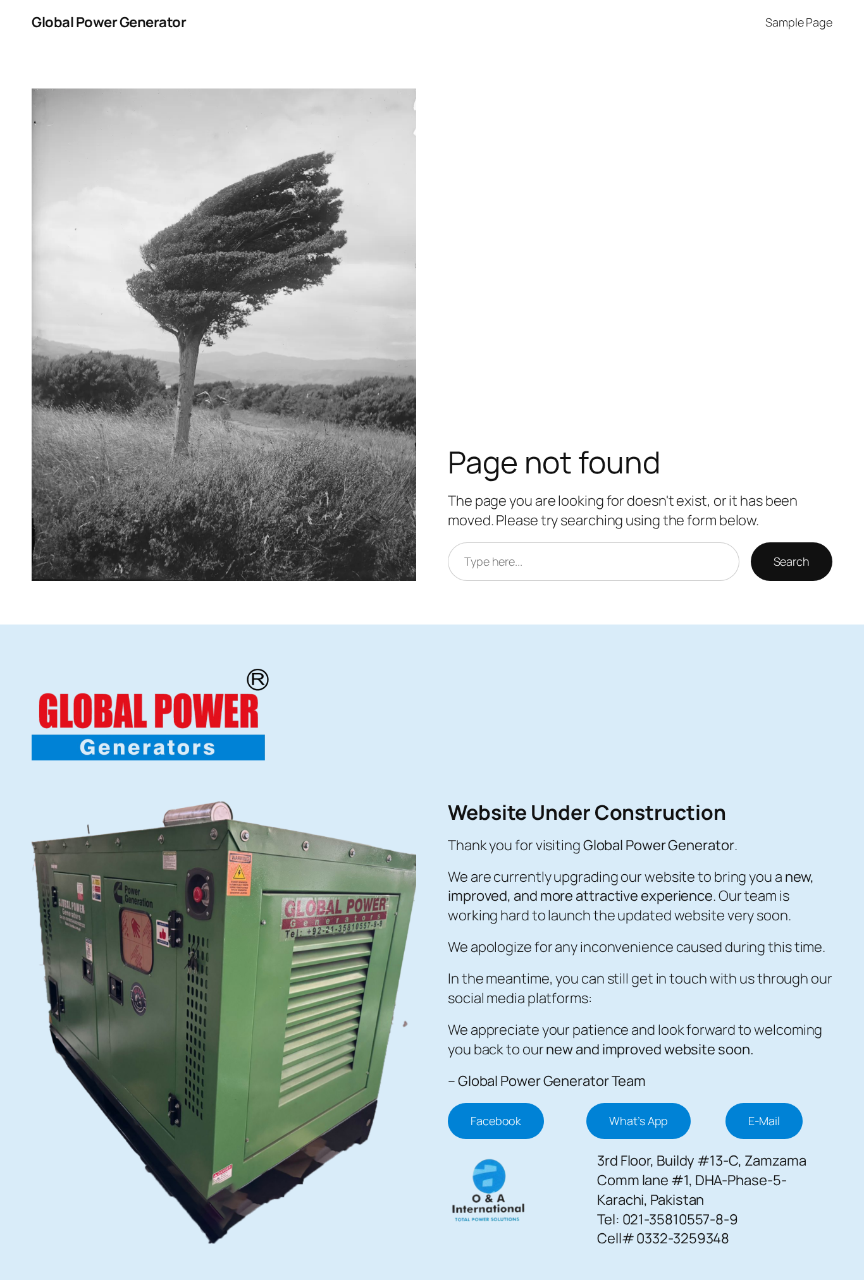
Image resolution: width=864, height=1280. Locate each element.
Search (792, 561)
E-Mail (764, 1120)
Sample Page (798, 22)
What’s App (638, 1120)
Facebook (496, 1120)
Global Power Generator (109, 22)
